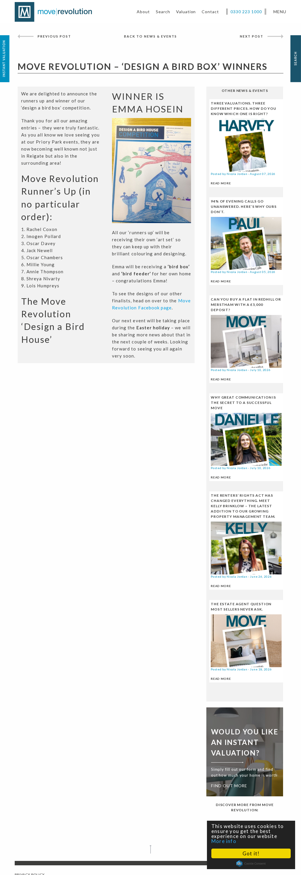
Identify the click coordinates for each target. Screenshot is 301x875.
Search (163, 11)
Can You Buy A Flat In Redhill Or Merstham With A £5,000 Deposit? (246, 304)
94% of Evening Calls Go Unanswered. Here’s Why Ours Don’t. (244, 206)
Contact (210, 11)
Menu (279, 11)
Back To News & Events (150, 36)
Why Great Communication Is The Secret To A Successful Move (243, 402)
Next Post (251, 36)
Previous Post (54, 36)
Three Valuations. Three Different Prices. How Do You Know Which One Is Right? (243, 108)
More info (223, 841)
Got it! (251, 853)
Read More (221, 183)
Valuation (186, 11)
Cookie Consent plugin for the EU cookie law (251, 863)
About (143, 11)
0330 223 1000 (246, 11)
